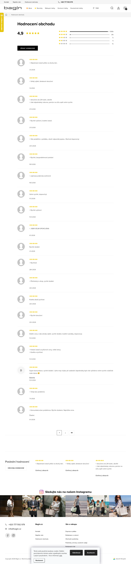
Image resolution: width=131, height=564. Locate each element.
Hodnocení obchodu (31, 2)
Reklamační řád (70, 546)
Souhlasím (91, 553)
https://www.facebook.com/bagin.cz (7, 535)
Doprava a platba (71, 531)
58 (72, 433)
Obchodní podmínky (72, 539)
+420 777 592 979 (16, 524)
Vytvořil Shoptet (121, 559)
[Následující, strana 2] (65, 432)
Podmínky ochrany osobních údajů (76, 543)
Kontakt (6, 2)
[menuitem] (29, 8)
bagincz (13, 535)
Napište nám (17, 2)
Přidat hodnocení (27, 48)
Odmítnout (76, 553)
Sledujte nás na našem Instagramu (68, 492)
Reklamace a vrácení (72, 535)
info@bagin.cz (14, 528)
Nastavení (39, 560)
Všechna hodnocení (16, 468)
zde (60, 555)
